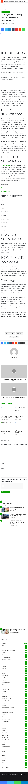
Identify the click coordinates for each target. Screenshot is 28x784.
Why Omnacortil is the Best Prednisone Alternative (21, 431)
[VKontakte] (19, 343)
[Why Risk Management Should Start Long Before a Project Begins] (5, 509)
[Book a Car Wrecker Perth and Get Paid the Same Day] (5, 516)
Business (4, 645)
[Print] (24, 343)
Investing (4, 758)
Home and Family (6, 705)
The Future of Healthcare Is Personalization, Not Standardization (17, 631)
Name (3, 463)
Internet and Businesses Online (9, 700)
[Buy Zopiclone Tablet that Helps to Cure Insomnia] (21, 410)
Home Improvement (6, 659)
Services (4, 652)
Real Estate (4, 696)
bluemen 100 (10, 334)
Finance (4, 680)
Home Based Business (7, 739)
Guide (3, 673)
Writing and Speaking (7, 698)
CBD (3, 726)
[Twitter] (5, 343)
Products (4, 693)
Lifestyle (4, 661)
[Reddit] (16, 343)
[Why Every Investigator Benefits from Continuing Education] (5, 574)
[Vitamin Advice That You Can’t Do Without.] (7, 425)
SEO (3, 684)
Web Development (6, 682)
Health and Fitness (10, 9)
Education (4, 654)
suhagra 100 (14, 337)
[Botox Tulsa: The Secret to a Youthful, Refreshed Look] (7, 410)
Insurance (4, 742)
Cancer (3, 762)
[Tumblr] (10, 343)
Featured (4, 643)
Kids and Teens (5, 721)
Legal (3, 714)
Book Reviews (5, 767)
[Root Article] (7, 4)
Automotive (4, 687)
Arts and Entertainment (7, 712)
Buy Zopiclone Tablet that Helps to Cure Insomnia (20, 416)
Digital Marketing (6, 664)
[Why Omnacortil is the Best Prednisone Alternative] (21, 425)
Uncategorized (5, 675)
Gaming (4, 671)
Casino (3, 751)
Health (20, 334)
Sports (3, 716)
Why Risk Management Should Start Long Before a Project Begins (18, 509)
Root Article (5, 23)
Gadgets (4, 728)
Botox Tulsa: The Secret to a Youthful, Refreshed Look (6, 416)
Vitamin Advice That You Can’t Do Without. (7, 430)
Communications (6, 719)
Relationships (5, 737)
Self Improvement (6, 746)
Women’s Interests (6, 732)
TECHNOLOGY (5, 755)
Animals (4, 703)
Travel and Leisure (6, 657)
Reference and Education (8, 707)
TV (2, 753)
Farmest (4, 765)
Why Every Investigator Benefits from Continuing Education (17, 522)
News (3, 723)
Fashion (4, 666)
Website (3, 473)
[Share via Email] (21, 343)
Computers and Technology (8, 650)
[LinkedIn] (8, 343)
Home (3, 9)
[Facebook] (2, 343)
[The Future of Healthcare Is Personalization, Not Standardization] (5, 631)
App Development (6, 677)
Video (3, 760)
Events (3, 730)
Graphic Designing (6, 735)
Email (2, 468)
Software (4, 668)
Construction (5, 710)
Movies (3, 749)
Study (3, 744)
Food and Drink (5, 689)
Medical (4, 691)
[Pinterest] (13, 343)
